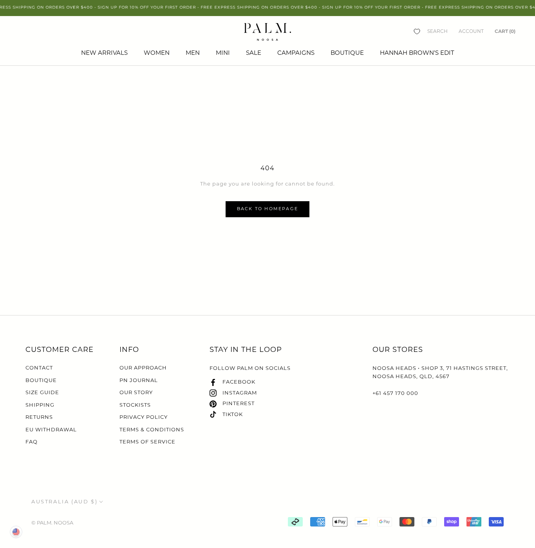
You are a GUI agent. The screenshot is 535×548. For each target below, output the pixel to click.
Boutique (347, 53)
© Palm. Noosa (52, 523)
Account (471, 31)
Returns (39, 417)
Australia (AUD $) (64, 502)
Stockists (135, 405)
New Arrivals (104, 53)
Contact (39, 368)
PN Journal (138, 380)
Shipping (39, 405)
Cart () (505, 31)
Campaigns (295, 53)
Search (437, 31)
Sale (253, 53)
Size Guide (42, 392)
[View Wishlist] (417, 31)
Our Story (136, 392)
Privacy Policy (143, 417)
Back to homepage (267, 209)
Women (157, 53)
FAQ (31, 442)
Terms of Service (147, 442)
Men (193, 53)
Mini (223, 53)
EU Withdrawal (51, 430)
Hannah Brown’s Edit (417, 53)
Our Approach (143, 368)
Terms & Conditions (151, 430)
